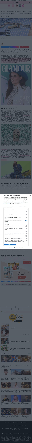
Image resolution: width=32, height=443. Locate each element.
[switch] (26, 211)
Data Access (16, 247)
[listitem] (16, 209)
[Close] (30, 195)
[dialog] (16, 221)
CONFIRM (10, 244)
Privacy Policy (21, 247)
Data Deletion (11, 247)
